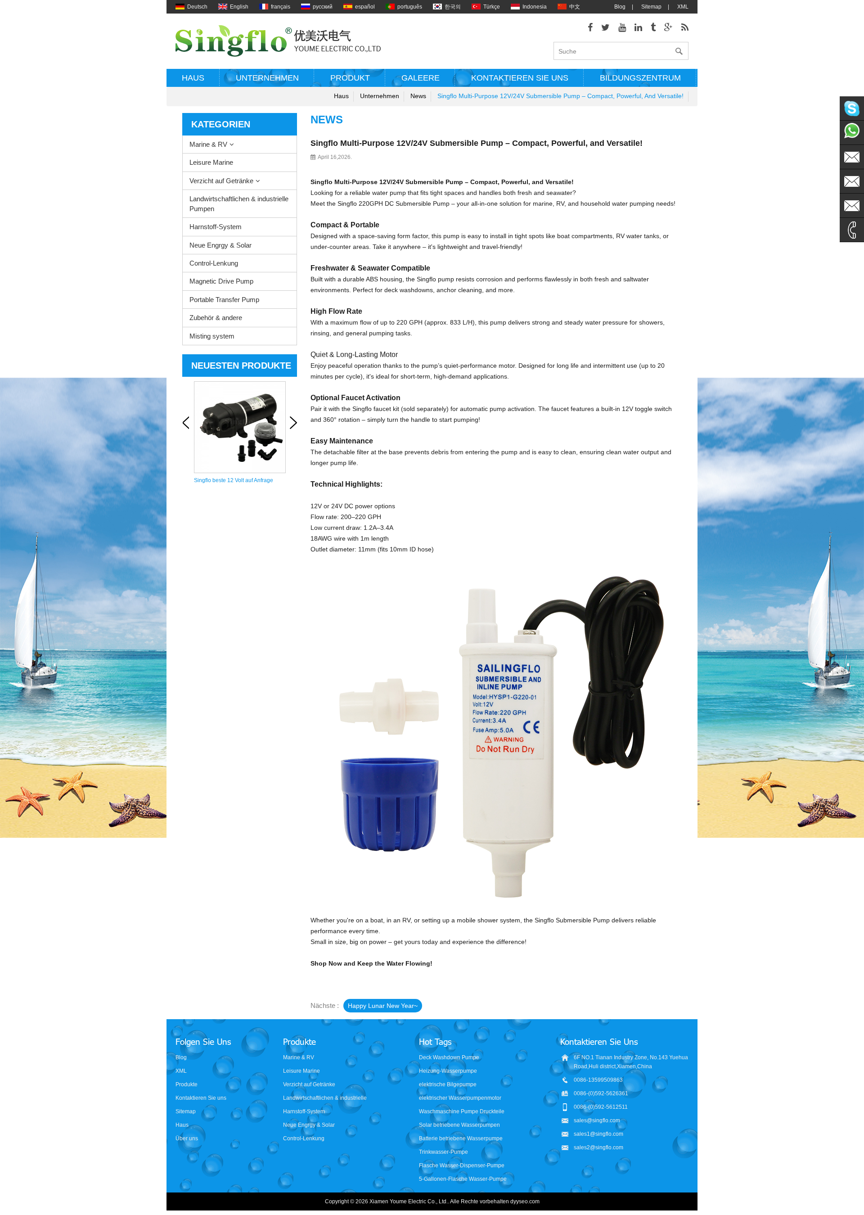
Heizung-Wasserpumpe (448, 1071)
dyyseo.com (525, 1201)
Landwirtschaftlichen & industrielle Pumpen (238, 203)
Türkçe (491, 7)
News (418, 95)
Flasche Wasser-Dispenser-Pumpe (461, 1165)
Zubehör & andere (215, 317)
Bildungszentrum (640, 77)
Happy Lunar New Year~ (383, 1005)
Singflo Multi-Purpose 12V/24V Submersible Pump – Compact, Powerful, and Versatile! (560, 95)
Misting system (211, 336)
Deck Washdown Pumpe (449, 1057)
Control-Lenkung (213, 263)
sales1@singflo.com (598, 1134)
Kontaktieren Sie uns (519, 77)
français (280, 7)
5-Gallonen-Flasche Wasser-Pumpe (463, 1179)
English (239, 7)
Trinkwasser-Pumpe (443, 1152)
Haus (193, 77)
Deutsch (197, 7)
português (409, 7)
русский (323, 7)
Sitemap (651, 7)
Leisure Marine (211, 162)
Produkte (187, 1084)
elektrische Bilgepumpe (448, 1084)
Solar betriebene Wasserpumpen (459, 1125)
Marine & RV (208, 144)
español (365, 7)
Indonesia (534, 7)
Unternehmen (267, 77)
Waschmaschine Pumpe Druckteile (461, 1111)
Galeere (420, 77)
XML (682, 7)
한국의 (453, 7)
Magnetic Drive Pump (221, 281)
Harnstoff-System (215, 226)
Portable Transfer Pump (224, 299)
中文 (574, 7)
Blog (620, 7)
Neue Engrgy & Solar (220, 245)
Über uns (187, 1138)
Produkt (350, 77)
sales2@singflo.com (598, 1147)
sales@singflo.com (597, 1120)
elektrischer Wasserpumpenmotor (460, 1098)
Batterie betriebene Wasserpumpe (461, 1138)
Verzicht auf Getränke (221, 181)
